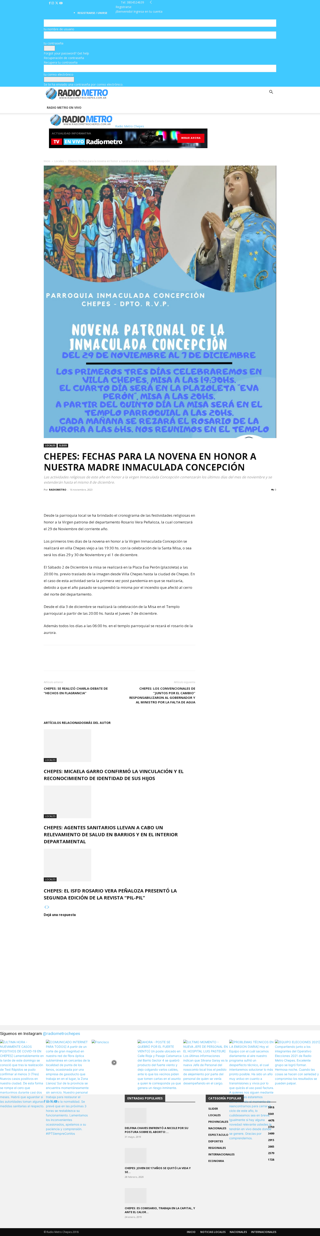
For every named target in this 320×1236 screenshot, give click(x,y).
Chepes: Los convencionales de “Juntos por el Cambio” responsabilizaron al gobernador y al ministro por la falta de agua (162, 695)
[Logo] (44, 100)
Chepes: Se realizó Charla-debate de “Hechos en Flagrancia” (76, 690)
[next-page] (48, 907)
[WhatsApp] (68, 499)
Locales (59, 161)
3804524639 (135, 2)
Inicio (47, 161)
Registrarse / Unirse (92, 13)
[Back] (150, 2)
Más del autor (98, 723)
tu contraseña (53, 43)
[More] (78, 499)
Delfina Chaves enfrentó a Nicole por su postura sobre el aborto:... (156, 1130)
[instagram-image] (22, 1062)
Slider (63, 445)
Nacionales (238, 1232)
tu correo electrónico (58, 74)
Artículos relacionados (65, 723)
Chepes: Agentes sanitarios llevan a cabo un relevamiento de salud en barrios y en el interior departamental (111, 834)
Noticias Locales (213, 1232)
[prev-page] (45, 907)
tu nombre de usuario (59, 29)
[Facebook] (50, 3)
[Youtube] (60, 3)
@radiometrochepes (61, 1033)
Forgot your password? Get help (66, 53)
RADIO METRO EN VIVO (64, 107)
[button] (271, 92)
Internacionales (263, 1232)
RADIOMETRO (57, 489)
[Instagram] (53, 3)
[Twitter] (57, 3)
